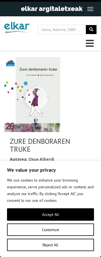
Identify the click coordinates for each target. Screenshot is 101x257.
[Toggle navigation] (90, 9)
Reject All (50, 244)
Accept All (50, 214)
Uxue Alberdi (41, 159)
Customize (50, 229)
